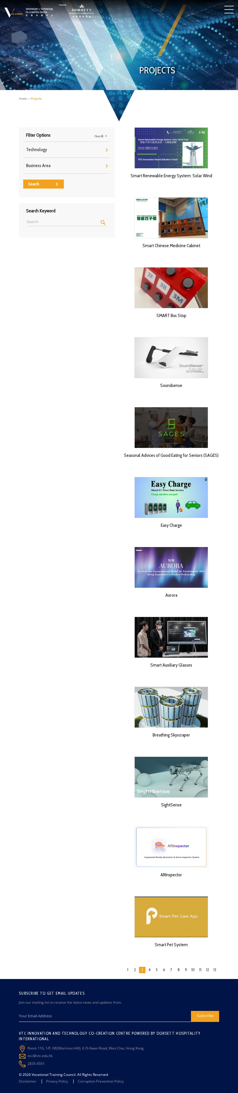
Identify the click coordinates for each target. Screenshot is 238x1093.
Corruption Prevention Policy (101, 1081)
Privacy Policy (57, 1081)
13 (214, 969)
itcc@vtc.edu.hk (40, 1055)
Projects (36, 98)
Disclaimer (27, 1081)
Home (23, 98)
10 (193, 969)
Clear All (99, 136)
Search (33, 184)
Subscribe (205, 1015)
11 (200, 969)
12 (207, 969)
